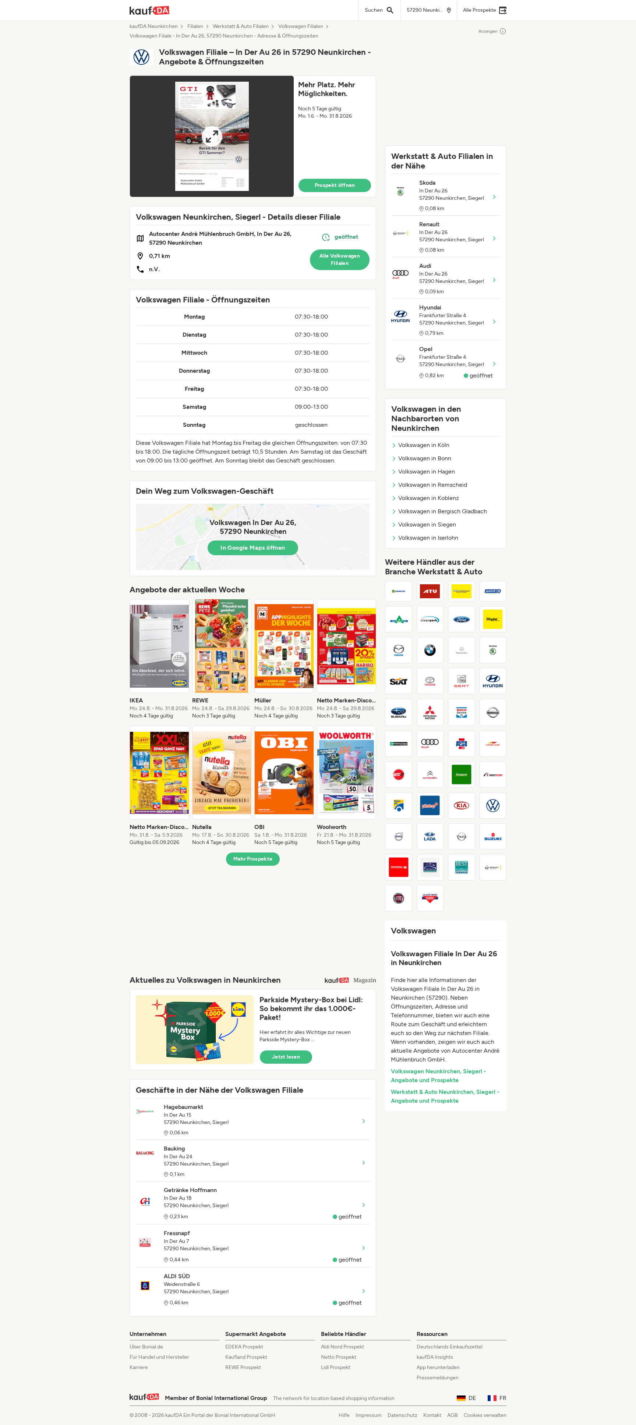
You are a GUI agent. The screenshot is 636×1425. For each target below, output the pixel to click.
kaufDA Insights (435, 1357)
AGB (452, 1415)
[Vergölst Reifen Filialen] (493, 619)
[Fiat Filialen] (398, 898)
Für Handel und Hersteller (159, 1357)
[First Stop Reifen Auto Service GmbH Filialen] (493, 774)
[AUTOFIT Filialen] (398, 774)
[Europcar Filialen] (461, 774)
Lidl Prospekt (335, 1367)
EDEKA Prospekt (244, 1347)
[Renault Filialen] (493, 867)
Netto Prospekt (338, 1357)
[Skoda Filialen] (493, 650)
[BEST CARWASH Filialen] (461, 867)
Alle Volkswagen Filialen (339, 259)
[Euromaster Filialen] (398, 591)
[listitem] (159, 659)
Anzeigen (488, 31)
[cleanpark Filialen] (430, 619)
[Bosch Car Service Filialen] (461, 712)
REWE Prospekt (243, 1367)
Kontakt (432, 1415)
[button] (253, 136)
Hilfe (344, 1415)
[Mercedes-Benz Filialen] (461, 650)
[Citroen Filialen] (430, 774)
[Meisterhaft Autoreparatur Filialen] (398, 805)
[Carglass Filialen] (493, 743)
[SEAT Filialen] (461, 681)
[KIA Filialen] (461, 805)
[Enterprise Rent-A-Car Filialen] (398, 743)
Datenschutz (402, 1415)
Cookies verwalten (485, 1415)
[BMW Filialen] (430, 650)
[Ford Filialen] (461, 619)
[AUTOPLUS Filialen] (461, 743)
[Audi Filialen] (430, 743)
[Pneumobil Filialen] (398, 867)
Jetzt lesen (286, 1057)
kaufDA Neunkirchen (154, 26)
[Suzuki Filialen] (493, 836)
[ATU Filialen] (430, 591)
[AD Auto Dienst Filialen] (430, 898)
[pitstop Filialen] (430, 805)
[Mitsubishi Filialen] (430, 712)
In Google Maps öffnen (252, 547)
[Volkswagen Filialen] (493, 805)
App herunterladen (438, 1367)
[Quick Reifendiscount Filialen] (461, 591)
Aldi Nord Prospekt (342, 1347)
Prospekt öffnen (335, 185)
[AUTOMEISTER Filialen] (398, 619)
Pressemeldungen (438, 1378)
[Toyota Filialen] (430, 681)
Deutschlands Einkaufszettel (450, 1347)
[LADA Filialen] (430, 836)
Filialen (195, 26)
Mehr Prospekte (253, 859)
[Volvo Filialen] (398, 836)
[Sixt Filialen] (398, 681)
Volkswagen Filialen (300, 26)
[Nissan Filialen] (493, 712)
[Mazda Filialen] (398, 650)
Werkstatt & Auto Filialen (241, 26)
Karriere (139, 1367)
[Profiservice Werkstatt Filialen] (430, 867)
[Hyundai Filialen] (493, 681)
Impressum (369, 1415)
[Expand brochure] (212, 136)
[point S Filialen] (493, 591)
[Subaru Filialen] (398, 712)
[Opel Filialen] (461, 836)
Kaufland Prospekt (246, 1357)
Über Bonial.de (146, 1347)
